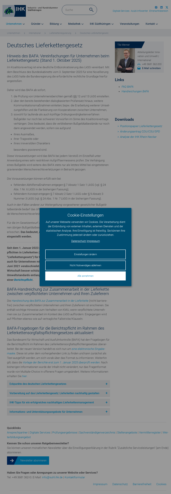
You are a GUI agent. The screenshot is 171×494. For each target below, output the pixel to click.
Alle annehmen (85, 275)
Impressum (93, 241)
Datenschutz (78, 241)
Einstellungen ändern (85, 254)
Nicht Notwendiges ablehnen (85, 265)
